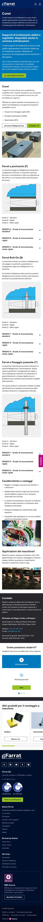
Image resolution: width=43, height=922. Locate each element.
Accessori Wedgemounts (14, 126)
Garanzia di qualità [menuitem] (8, 823)
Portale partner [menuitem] (32, 915)
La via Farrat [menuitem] (6, 813)
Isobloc (7, 732)
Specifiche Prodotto (14, 897)
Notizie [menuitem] (4, 832)
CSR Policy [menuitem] (5, 915)
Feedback (41, 461)
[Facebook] (22, 764)
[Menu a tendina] (40, 4)
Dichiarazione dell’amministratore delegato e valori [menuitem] (18, 810)
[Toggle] (40, 230)
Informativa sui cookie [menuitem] (18, 915)
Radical (13, 919)
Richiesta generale (21, 679)
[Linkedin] (10, 764)
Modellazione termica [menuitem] (9, 864)
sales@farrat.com (14, 631)
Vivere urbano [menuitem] (6, 845)
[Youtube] (16, 764)
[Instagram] (28, 764)
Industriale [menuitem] (5, 848)
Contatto (32, 126)
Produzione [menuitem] (5, 816)
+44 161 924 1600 (16, 629)
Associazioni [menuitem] (6, 826)
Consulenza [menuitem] (6, 857)
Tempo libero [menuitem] (6, 842)
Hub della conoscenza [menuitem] (9, 867)
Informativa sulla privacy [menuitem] (24, 912)
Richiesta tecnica (21, 664)
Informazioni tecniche (15, 75)
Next (21, 688)
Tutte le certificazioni (12, 800)
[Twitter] (4, 764)
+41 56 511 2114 (9, 779)
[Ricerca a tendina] (35, 4)
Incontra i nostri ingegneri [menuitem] (10, 820)
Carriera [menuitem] (4, 829)
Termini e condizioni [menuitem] (8, 912)
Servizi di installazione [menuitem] (9, 860)
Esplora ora (15, 739)
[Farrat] (8, 4)
